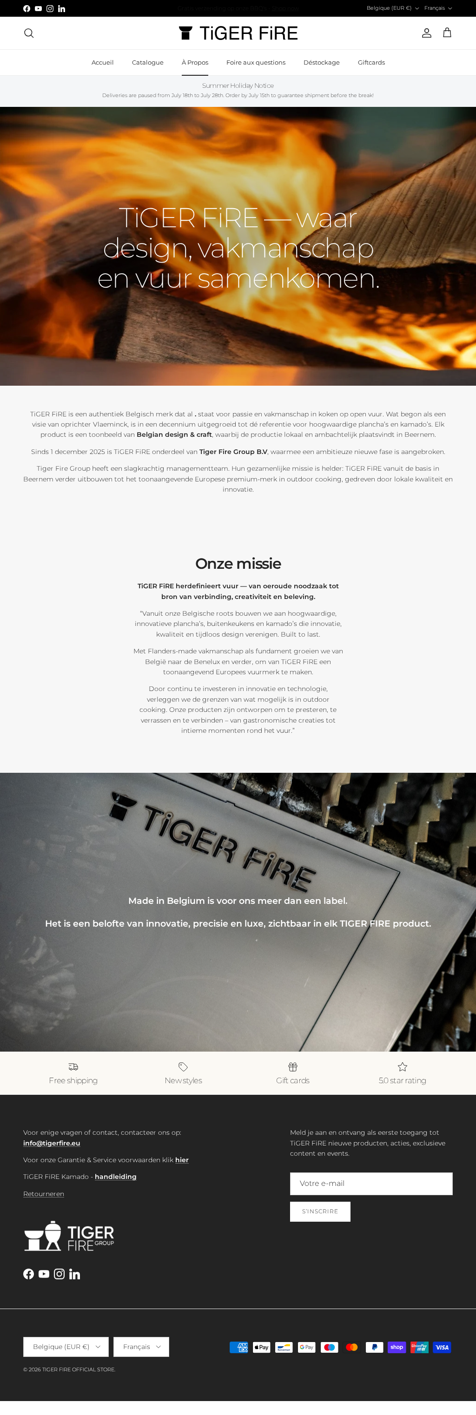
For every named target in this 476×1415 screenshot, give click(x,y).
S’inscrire (320, 1211)
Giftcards (371, 62)
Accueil (103, 62)
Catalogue (148, 62)
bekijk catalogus (282, 8)
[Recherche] (28, 33)
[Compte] (424, 33)
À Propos (195, 62)
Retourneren (43, 1194)
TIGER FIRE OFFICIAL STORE (78, 1369)
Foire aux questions (255, 62)
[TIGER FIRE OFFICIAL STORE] (238, 33)
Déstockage (322, 62)
